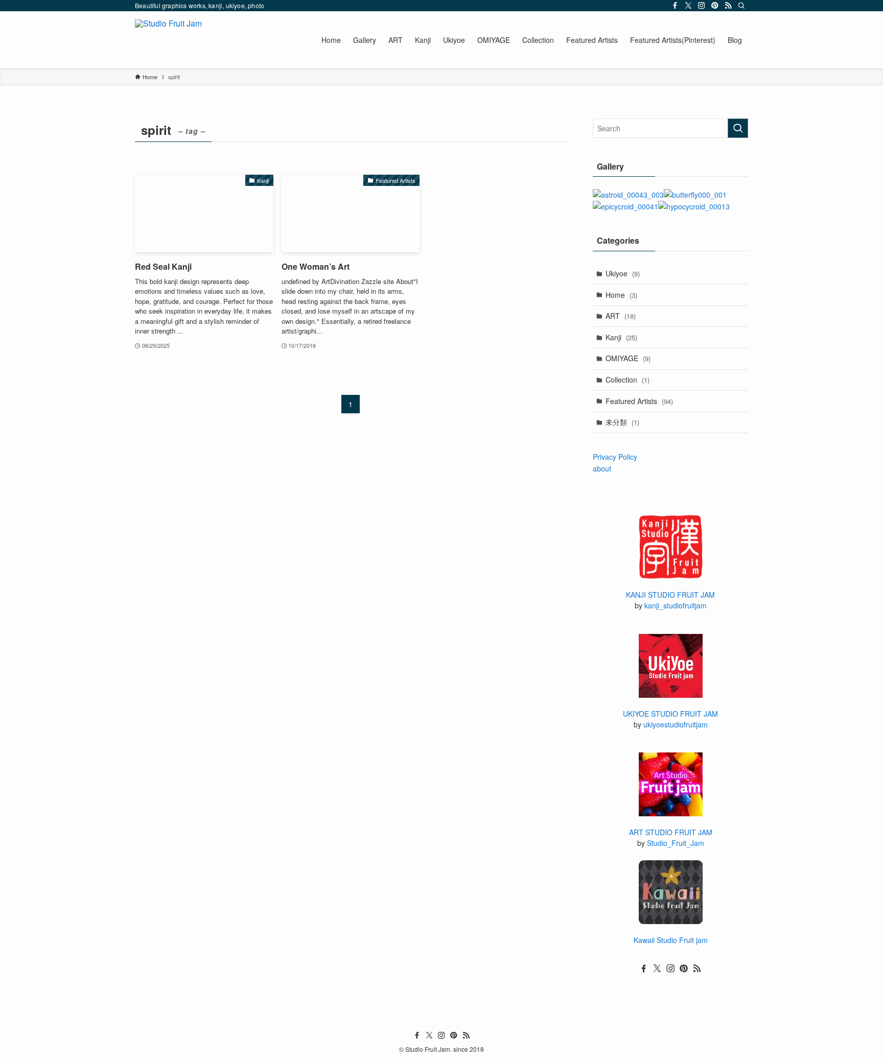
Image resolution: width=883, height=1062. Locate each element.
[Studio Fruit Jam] (168, 39)
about (602, 468)
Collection (627, 379)
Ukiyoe (623, 273)
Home (621, 295)
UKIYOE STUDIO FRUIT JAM (670, 714)
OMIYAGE (628, 358)
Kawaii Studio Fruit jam (671, 940)
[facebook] (675, 5)
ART (621, 316)
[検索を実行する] (738, 128)
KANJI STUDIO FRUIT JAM (670, 594)
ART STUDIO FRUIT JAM (670, 832)
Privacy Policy (615, 457)
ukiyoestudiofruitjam (675, 724)
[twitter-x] (688, 5)
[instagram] (701, 5)
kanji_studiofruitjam (675, 605)
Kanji (621, 337)
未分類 (622, 422)
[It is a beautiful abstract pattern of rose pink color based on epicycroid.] (625, 206)
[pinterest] (715, 5)
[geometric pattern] (694, 206)
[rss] (728, 5)
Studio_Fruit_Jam (675, 843)
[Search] (741, 5)
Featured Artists (639, 401)
